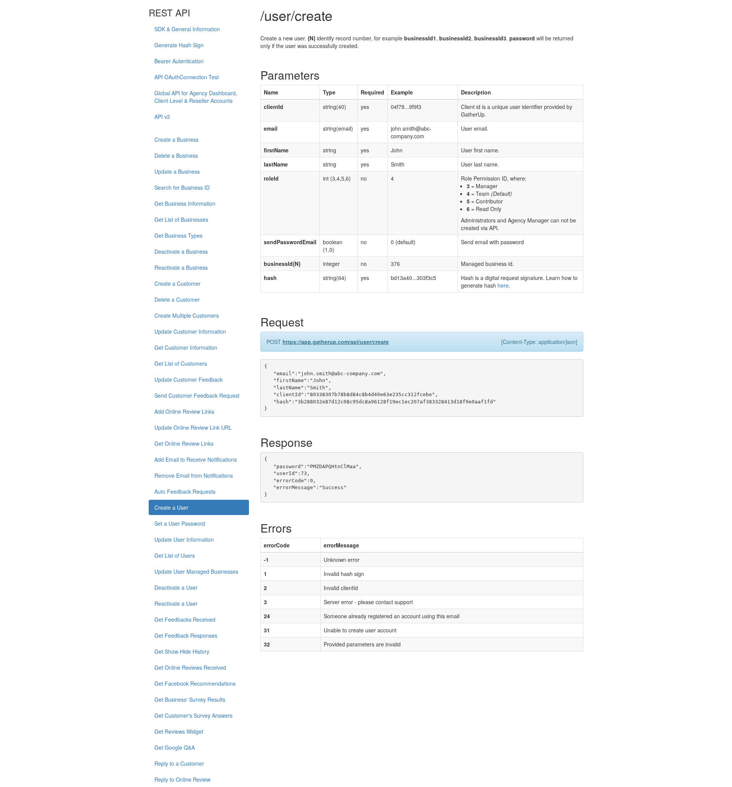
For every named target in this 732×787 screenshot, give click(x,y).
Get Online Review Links (184, 443)
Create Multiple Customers (186, 315)
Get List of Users (174, 555)
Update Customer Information (190, 331)
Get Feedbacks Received (184, 619)
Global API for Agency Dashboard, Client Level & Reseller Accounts (195, 96)
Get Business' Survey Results (189, 699)
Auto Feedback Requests (184, 491)
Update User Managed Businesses (196, 571)
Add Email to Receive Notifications (195, 459)
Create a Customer (177, 283)
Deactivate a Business (181, 251)
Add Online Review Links (184, 411)
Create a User (171, 507)
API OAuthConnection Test (186, 77)
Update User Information (184, 539)
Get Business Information (184, 203)
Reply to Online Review (182, 779)
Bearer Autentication (179, 61)
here (503, 285)
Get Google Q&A (174, 747)
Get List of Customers (180, 363)
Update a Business (177, 171)
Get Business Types (178, 235)
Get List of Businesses (181, 219)
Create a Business (176, 139)
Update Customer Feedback (188, 379)
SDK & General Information (187, 29)
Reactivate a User (175, 603)
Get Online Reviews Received (190, 667)
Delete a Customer (177, 299)
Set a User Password (179, 523)
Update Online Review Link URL (193, 427)
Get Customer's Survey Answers (193, 715)
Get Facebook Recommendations (195, 683)
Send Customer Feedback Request (196, 395)
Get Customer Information (185, 347)
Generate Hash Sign (179, 45)
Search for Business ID (182, 187)
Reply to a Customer (179, 763)
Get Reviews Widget (178, 731)
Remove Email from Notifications (193, 475)
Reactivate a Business (181, 267)
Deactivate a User (175, 587)
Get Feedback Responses (185, 635)
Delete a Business (176, 155)
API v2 (162, 116)
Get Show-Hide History (181, 651)
